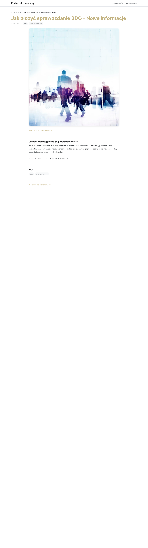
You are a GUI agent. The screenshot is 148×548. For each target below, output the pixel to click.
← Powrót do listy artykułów (40, 185)
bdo (25, 24)
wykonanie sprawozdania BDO (41, 130)
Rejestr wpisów (117, 3)
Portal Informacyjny (22, 3)
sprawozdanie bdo (36, 24)
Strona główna (131, 3)
